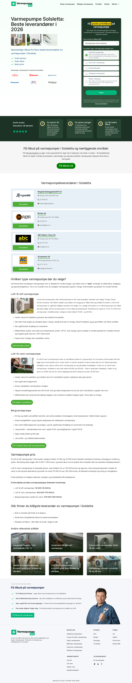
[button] (116, 4)
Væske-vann (71, 667)
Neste (101, 93)
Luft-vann (70, 663)
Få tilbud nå (66, 165)
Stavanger (96, 640)
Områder (98, 4)
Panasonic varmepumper (75, 647)
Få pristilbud (23, 204)
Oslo (94, 634)
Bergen (95, 637)
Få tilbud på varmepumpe (22, 615)
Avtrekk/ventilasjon (73, 670)
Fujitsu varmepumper (73, 640)
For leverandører (98, 660)
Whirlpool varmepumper (74, 650)
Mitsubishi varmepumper (74, 644)
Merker (114, 4)
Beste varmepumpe (67, 4)
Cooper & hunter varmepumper (77, 637)
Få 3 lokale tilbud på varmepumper (28, 445)
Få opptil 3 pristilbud (21, 402)
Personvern (116, 640)
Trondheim (96, 644)
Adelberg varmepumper (74, 634)
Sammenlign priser (21, 345)
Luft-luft (69, 660)
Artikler (107, 4)
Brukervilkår (116, 644)
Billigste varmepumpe (85, 4)
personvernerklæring (101, 103)
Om (114, 634)
